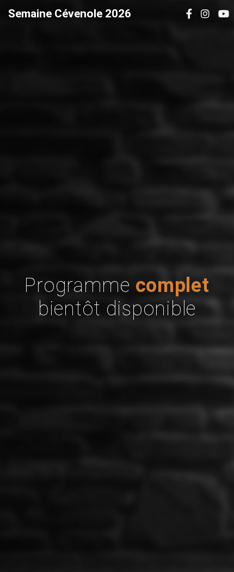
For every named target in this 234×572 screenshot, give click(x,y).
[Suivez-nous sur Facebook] (189, 14)
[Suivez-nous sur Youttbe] (223, 14)
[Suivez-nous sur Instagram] (205, 14)
